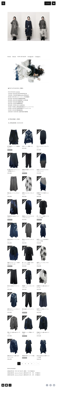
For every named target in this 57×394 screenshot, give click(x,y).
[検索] (3, 3)
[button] (47, 3)
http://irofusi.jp (54, 385)
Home (9, 56)
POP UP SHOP (22, 56)
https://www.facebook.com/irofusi (47, 385)
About (14, 56)
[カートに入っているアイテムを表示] (54, 3)
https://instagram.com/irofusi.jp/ (50, 385)
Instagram (30, 56)
